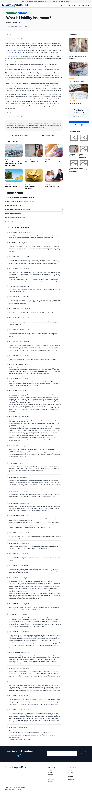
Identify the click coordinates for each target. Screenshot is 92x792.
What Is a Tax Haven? (11, 186)
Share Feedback (49, 135)
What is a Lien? (73, 143)
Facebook (71, 779)
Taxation (28, 159)
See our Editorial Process (21, 135)
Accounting (51, 779)
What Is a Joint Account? (52, 186)
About (70, 770)
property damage (16, 52)
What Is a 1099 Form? (31, 162)
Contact (70, 772)
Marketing (50, 774)
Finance (47, 159)
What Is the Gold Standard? (30, 187)
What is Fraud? (83, 143)
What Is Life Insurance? (52, 162)
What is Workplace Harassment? (82, 156)
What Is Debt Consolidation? (78, 81)
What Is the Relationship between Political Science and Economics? (13, 163)
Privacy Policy (8, 789)
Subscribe (79, 122)
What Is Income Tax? (75, 103)
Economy (8, 159)
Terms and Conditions (16, 789)
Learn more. (68, 1)
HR (49, 777)
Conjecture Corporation (20, 787)
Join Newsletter (84, 5)
